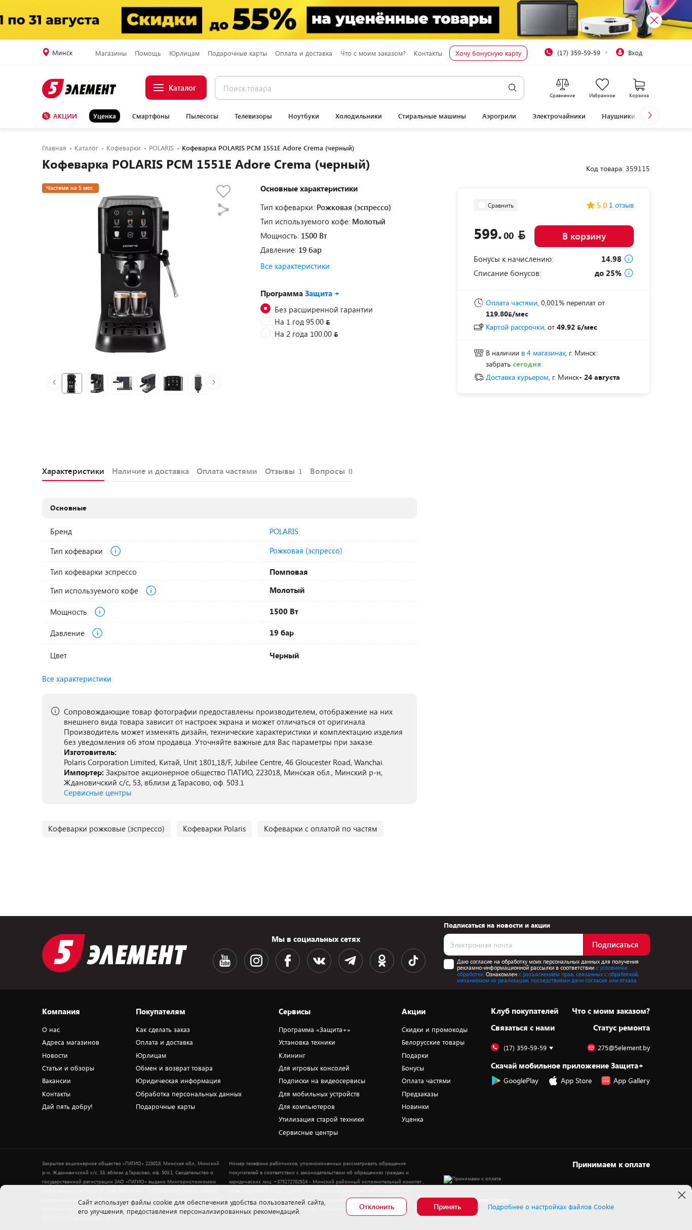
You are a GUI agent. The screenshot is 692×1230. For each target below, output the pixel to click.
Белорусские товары (433, 1042)
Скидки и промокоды (435, 1029)
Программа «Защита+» (315, 1029)
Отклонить (376, 1206)
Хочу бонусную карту (488, 53)
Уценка (104, 116)
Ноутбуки (303, 116)
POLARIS (284, 531)
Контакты (428, 53)
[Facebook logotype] (288, 960)
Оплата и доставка (303, 53)
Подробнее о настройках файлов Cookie (551, 1206)
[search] (512, 88)
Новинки (415, 1106)
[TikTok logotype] (413, 960)
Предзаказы (420, 1093)
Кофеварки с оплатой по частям (320, 828)
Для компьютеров (307, 1106)
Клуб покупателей (524, 1010)
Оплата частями (426, 1080)
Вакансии (56, 1080)
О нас (51, 1029)
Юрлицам (184, 53)
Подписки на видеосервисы (322, 1080)
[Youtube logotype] (225, 960)
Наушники (618, 116)
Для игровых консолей (314, 1068)
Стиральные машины (432, 116)
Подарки (415, 1055)
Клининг (292, 1055)
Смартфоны (151, 116)
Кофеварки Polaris (214, 828)
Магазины (111, 53)
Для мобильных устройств (319, 1093)
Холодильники (358, 116)
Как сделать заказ (163, 1029)
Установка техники (307, 1042)
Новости (55, 1055)
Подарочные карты (237, 53)
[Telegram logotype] (350, 960)
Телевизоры (253, 116)
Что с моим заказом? (373, 53)
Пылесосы (202, 116)
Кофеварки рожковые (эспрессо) (106, 828)
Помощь (148, 53)
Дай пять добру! (67, 1106)
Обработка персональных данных (189, 1093)
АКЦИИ (65, 116)
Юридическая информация (178, 1080)
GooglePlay (521, 1080)
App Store (576, 1080)
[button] (650, 115)
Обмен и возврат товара (174, 1068)
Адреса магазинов (70, 1042)
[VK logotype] (319, 960)
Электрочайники (559, 116)
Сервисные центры (98, 792)
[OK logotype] (382, 960)
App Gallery (631, 1080)
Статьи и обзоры (68, 1068)
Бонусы (413, 1068)
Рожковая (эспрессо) (306, 550)
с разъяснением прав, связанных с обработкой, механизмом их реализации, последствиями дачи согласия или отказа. (548, 977)
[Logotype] (80, 88)
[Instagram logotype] (256, 960)
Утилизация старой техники (321, 1119)
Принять (447, 1206)
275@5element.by (624, 1048)
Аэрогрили (499, 116)
